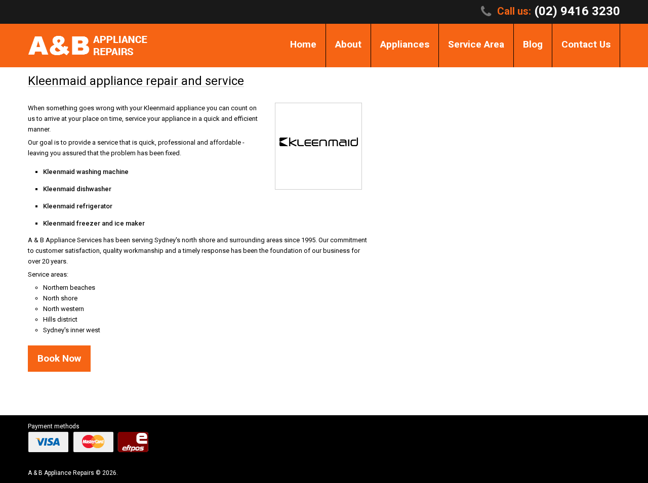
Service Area (476, 44)
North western (63, 309)
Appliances (404, 44)
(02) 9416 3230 (577, 11)
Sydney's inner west (71, 330)
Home (303, 44)
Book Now (59, 358)
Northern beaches (69, 287)
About (348, 44)
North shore (60, 298)
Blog (533, 44)
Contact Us (586, 44)
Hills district (60, 319)
